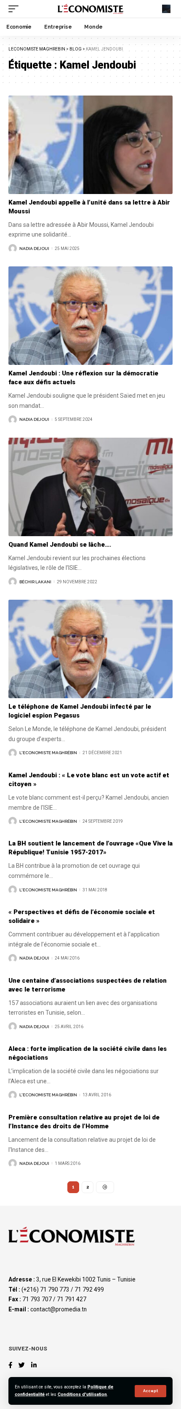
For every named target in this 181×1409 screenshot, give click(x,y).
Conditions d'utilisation (82, 1394)
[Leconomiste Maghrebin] (90, 9)
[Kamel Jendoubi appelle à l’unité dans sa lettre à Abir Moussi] (90, 145)
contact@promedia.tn (58, 1309)
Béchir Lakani (35, 582)
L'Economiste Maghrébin (48, 752)
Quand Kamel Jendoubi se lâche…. (59, 544)
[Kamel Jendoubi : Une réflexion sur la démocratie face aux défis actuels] (90, 315)
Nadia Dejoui (34, 248)
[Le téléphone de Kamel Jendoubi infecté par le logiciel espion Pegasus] (90, 649)
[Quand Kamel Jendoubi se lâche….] (90, 487)
